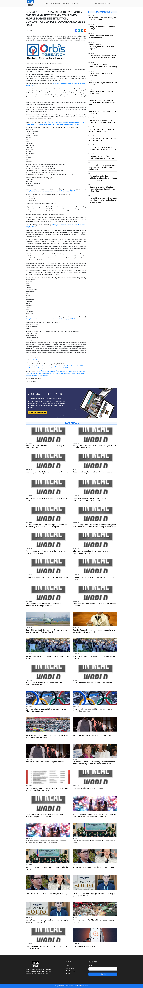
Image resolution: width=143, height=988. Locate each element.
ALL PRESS (66, 3)
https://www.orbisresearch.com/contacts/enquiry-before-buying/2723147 (50, 191)
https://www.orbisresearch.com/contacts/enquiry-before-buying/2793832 (50, 319)
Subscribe (103, 974)
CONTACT (75, 3)
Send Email (33, 360)
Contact (67, 974)
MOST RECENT (55, 3)
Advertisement (70, 971)
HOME (46, 3)
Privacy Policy (69, 968)
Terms (67, 966)
